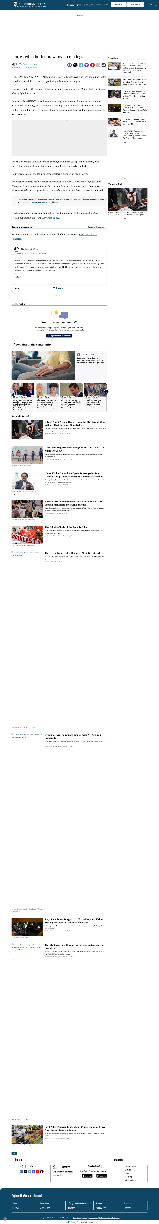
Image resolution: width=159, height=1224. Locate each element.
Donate (98, 4)
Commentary (89, 4)
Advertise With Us (130, 1180)
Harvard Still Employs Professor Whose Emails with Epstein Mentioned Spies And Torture (73, 503)
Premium (70, 4)
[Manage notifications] (5, 1219)
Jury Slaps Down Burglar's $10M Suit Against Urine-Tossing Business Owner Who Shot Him (135, 109)
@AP (16, 274)
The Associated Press (30, 249)
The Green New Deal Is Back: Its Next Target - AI (72, 552)
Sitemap (85, 1218)
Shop (106, 4)
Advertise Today (50, 217)
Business (71, 1207)
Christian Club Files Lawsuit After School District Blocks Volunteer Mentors (134, 121)
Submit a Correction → (97, 227)
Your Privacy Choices (82, 1221)
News (79, 4)
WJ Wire (58, 287)
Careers (127, 1173)
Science (99, 1203)
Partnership (128, 1177)
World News (44, 1203)
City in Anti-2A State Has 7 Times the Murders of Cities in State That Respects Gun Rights (134, 95)
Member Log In (135, 4)
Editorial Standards (131, 1166)
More (27, 253)
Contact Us (128, 1170)
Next (14, 1153)
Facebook (18, 277)
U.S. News (15, 1207)
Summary (18, 253)
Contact (42, 253)
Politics (14, 1203)
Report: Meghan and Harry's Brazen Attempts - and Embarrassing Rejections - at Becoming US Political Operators (134, 68)
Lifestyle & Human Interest (78, 1203)
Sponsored (128, 1207)
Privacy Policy (77, 1218)
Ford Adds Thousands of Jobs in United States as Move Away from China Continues (135, 81)
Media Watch (101, 1207)
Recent (34, 253)
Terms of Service (93, 1218)
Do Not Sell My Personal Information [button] (109, 1218)
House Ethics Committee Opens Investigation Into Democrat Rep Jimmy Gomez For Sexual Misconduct (135, 134)
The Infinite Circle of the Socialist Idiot (66, 527)
